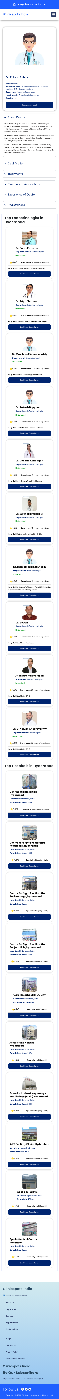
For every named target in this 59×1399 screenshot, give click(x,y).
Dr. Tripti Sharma (26, 301)
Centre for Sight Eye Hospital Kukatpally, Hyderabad (27, 844)
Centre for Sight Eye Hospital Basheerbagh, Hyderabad (27, 895)
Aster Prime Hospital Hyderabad (22, 1044)
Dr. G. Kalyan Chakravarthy (29, 728)
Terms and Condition (15, 1358)
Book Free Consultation (29, 274)
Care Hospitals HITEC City (29, 994)
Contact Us (11, 1345)
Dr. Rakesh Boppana (28, 407)
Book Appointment (29, 105)
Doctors (9, 1316)
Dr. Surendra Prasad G (29, 513)
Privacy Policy (12, 1352)
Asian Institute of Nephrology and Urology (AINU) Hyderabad (28, 1095)
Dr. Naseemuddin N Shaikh (29, 566)
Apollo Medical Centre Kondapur (23, 1241)
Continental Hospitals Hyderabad (23, 793)
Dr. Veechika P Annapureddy (29, 354)
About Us (10, 1303)
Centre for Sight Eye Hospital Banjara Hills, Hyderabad (27, 945)
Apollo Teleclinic (27, 1191)
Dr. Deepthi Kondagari (29, 460)
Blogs (8, 1338)
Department (11, 1309)
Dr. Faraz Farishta (26, 248)
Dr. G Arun (21, 622)
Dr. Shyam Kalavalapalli (29, 675)
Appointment (12, 1322)
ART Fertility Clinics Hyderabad (29, 1144)
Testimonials (12, 1329)
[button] (53, 14)
